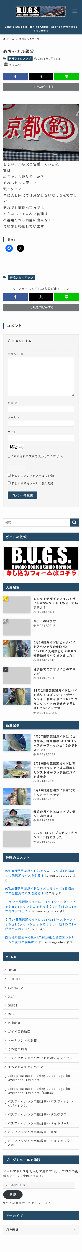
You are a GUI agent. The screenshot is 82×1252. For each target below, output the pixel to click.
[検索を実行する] (74, 522)
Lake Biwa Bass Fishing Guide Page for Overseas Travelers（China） (39, 1090)
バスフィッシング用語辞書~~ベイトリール (39, 1123)
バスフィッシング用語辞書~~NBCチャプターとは (41, 1143)
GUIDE (13, 1005)
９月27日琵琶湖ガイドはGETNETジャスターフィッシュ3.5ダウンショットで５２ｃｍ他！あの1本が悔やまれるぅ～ (41, 906)
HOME (12, 970)
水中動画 (14, 1023)
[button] (15, 76)
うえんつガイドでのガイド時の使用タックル (40, 1058)
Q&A (11, 996)
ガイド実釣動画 (19, 1031)
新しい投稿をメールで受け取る (33, 483)
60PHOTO (15, 987)
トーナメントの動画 (22, 1040)
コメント (16, 354)
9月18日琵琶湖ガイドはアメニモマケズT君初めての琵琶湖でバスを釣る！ (39, 873)
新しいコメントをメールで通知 (33, 475)
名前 (13, 403)
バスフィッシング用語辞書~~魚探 (32, 1132)
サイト (12, 432)
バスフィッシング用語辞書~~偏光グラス (37, 1114)
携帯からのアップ (20, 58)
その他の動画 (17, 1049)
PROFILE (14, 979)
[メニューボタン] (75, 11)
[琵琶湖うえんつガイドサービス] (41, 11)
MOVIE (13, 1014)
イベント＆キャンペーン (25, 1066)
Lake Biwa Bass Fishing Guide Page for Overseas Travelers (39, 1077)
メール (14, 417)
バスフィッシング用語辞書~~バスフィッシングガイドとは (40, 1103)
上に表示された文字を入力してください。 (36, 456)
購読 (13, 1194)
